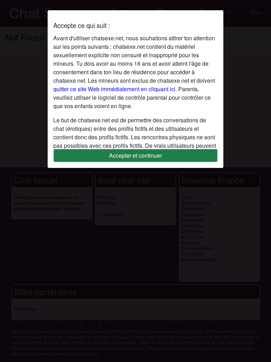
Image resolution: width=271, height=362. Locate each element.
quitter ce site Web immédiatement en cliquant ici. (115, 89)
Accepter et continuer (135, 155)
